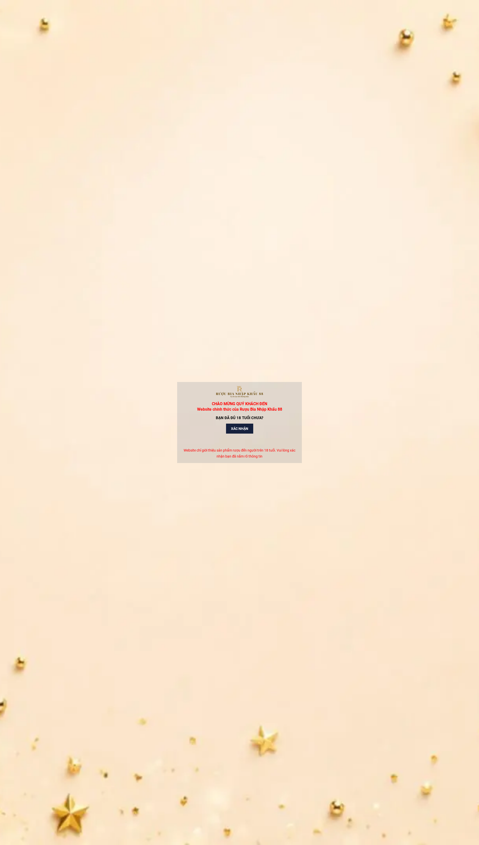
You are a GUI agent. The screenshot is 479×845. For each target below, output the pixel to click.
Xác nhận (239, 429)
